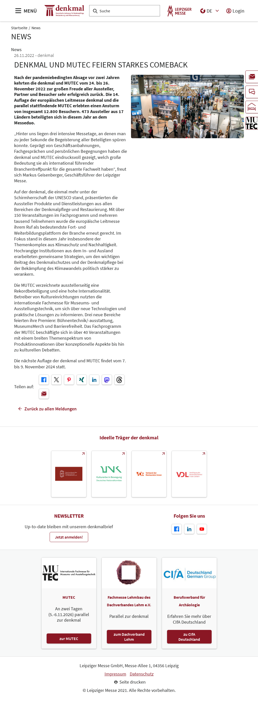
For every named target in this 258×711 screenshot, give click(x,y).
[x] (56, 380)
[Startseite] (64, 10)
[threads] (119, 380)
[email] (44, 394)
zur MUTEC (68, 638)
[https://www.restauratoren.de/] (149, 474)
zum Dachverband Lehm (129, 637)
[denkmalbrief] (251, 76)
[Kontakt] (251, 92)
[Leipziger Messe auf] (189, 529)
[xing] (82, 380)
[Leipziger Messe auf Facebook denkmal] (177, 529)
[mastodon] (107, 380)
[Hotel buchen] (251, 107)
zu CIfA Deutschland (189, 637)
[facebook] (44, 380)
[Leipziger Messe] (179, 10)
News (36, 27)
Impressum (115, 674)
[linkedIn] (94, 380)
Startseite (19, 27)
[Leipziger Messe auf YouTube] (202, 529)
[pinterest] (69, 380)
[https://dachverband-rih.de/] (68, 474)
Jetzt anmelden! (69, 537)
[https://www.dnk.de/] (109, 474)
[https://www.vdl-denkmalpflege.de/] (189, 474)
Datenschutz (142, 674)
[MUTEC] (251, 123)
